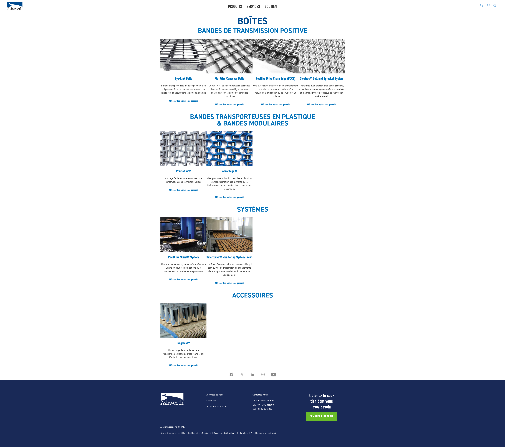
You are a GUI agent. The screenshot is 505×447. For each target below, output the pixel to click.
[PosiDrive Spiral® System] (183, 250)
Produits (235, 6)
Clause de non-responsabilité (172, 433)
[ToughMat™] (183, 336)
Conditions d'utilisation (224, 433)
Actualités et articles (216, 406)
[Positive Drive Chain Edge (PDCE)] (275, 73)
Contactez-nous (260, 394)
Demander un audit (321, 416)
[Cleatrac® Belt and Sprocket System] (322, 73)
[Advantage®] (229, 166)
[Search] (495, 6)
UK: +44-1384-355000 (263, 404)
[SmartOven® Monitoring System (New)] (229, 252)
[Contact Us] (488, 6)
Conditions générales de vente (264, 433)
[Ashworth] (15, 9)
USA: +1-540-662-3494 (263, 400)
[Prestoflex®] (183, 162)
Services (253, 6)
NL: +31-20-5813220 (262, 408)
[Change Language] (481, 5)
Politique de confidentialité (199, 433)
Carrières (211, 400)
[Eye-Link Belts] (183, 72)
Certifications (242, 433)
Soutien (271, 6)
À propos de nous (214, 394)
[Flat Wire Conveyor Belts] (229, 73)
